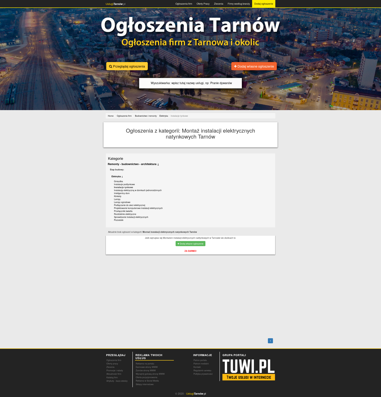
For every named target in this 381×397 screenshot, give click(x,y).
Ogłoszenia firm (183, 3)
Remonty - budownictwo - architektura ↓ (133, 164)
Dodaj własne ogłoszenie (255, 66)
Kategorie (115, 158)
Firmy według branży (239, 3)
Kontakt (197, 366)
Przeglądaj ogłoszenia (128, 66)
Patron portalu (200, 360)
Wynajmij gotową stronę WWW (150, 373)
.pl (115, 4)
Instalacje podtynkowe (124, 184)
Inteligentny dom (122, 193)
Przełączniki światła (123, 211)
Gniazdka (118, 181)
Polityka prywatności (203, 373)
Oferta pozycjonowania (146, 377)
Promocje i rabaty (114, 370)
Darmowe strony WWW (147, 366)
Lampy (117, 199)
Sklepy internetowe (145, 384)
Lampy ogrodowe (122, 202)
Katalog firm (112, 377)
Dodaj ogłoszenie (263, 3)
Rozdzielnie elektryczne (125, 213)
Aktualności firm (113, 373)
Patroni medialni (201, 363)
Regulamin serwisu (202, 370)
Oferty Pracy (203, 3)
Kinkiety (117, 196)
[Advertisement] (190, 270)
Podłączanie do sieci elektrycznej (129, 205)
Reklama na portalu (145, 363)
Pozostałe (118, 219)
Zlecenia (218, 3)
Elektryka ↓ (117, 176)
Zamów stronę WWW (146, 370)
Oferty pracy (112, 363)
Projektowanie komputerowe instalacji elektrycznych (138, 208)
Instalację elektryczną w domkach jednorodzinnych (138, 190)
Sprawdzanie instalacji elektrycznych (131, 216)
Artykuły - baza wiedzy (117, 380)
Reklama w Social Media (147, 380)
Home (111, 115)
